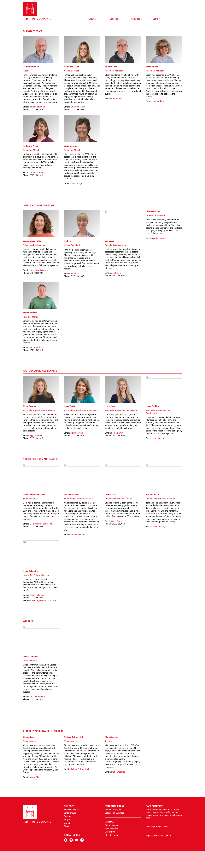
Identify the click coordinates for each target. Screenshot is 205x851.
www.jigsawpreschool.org (44, 600)
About (91, 19)
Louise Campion (37, 696)
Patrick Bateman (37, 107)
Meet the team (111, 835)
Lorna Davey (117, 433)
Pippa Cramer (35, 435)
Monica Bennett (77, 534)
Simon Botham (36, 347)
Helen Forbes (76, 433)
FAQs (66, 826)
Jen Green (116, 273)
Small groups (70, 813)
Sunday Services (71, 809)
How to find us (111, 828)
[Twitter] (72, 841)
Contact (156, 19)
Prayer (67, 819)
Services (114, 19)
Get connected (111, 825)
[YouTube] (77, 841)
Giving (67, 823)
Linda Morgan (76, 183)
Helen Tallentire (36, 595)
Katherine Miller (77, 107)
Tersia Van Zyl (159, 526)
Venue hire (110, 832)
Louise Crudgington (38, 270)
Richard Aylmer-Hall (79, 769)
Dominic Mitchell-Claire (41, 524)
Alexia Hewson (159, 238)
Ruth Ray (74, 273)
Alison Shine (35, 777)
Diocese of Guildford (114, 813)
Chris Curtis (116, 521)
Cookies (158, 826)
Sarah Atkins (158, 101)
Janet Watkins (159, 438)
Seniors (67, 816)
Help (166, 826)
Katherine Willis (36, 172)
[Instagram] (83, 841)
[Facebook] (66, 841)
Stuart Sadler (117, 98)
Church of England (113, 809)
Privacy (149, 826)
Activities (135, 19)
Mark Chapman (118, 772)
